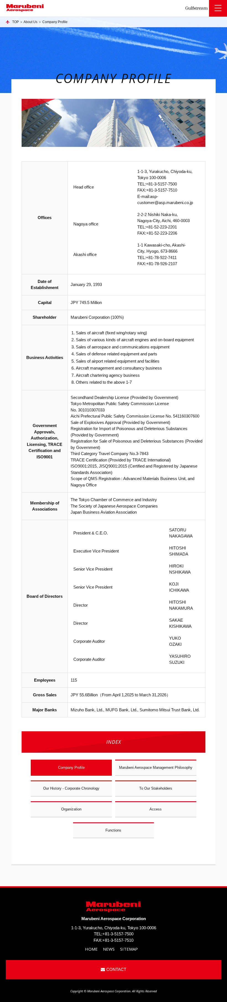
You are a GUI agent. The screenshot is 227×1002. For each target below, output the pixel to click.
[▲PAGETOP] (216, 991)
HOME (91, 949)
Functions (113, 830)
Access (155, 809)
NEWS (109, 949)
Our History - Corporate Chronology (71, 788)
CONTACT (116, 969)
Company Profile (71, 767)
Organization (71, 809)
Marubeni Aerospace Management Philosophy (155, 767)
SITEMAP (129, 949)
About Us (30, 22)
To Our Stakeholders (155, 788)
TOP (15, 22)
